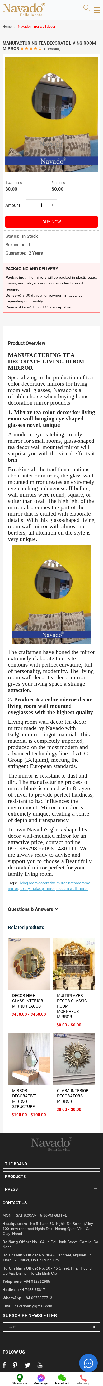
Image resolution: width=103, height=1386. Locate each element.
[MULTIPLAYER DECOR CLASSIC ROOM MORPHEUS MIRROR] (74, 964)
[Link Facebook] (4, 1366)
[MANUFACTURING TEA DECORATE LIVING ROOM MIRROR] (51, 171)
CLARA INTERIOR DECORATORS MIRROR (72, 1096)
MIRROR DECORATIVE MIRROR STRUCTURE (24, 1098)
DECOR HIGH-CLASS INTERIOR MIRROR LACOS (27, 1001)
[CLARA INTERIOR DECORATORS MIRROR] (74, 1059)
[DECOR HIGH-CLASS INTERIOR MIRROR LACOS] (29, 964)
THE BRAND (16, 1163)
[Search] (86, 8)
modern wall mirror (72, 888)
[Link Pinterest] (15, 1366)
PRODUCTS (15, 1176)
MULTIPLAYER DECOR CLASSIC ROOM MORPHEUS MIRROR (72, 1006)
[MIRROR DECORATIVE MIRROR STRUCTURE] (29, 1059)
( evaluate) (52, 48)
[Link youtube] (40, 1366)
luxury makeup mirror (37, 888)
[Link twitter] (27, 1366)
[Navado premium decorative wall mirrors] (24, 10)
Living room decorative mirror (42, 883)
